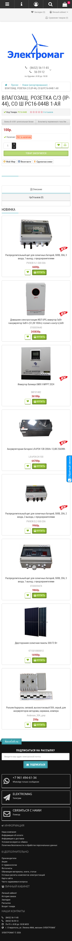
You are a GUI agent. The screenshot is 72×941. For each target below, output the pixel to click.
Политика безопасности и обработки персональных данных (29, 845)
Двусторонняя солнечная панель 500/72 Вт (36, 643)
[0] (64, 4)
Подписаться (37, 764)
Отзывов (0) (37, 197)
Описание (37, 189)
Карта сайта (7, 878)
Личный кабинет (9, 893)
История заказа (9, 896)
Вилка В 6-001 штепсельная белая (18, 122)
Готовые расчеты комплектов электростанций (23, 875)
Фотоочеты (7, 868)
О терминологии (9, 865)
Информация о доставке (13, 838)
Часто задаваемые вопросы (15, 881)
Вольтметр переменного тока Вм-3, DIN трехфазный (54, 122)
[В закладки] (58, 145)
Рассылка (6, 903)
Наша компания (9, 832)
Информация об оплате (12, 835)
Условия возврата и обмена (14, 842)
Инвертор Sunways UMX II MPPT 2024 (36, 384)
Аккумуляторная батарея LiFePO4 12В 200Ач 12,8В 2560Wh (36, 449)
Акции (4, 861)
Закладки (6, 899)
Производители (9, 858)
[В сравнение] (65, 145)
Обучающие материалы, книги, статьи (19, 871)
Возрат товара (8, 906)
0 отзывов (48, 112)
